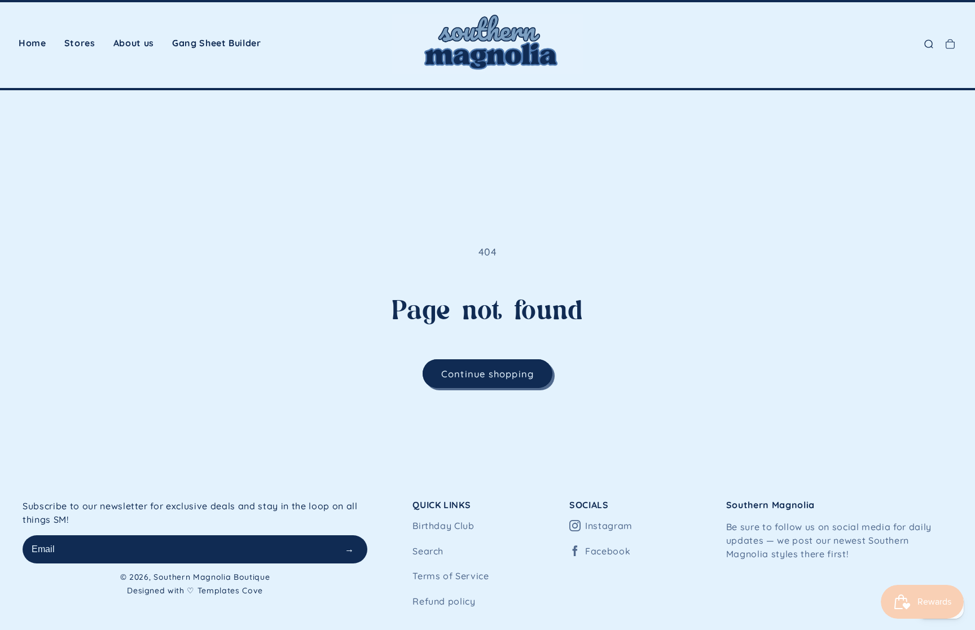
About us (133, 43)
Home (32, 43)
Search (427, 551)
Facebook (607, 551)
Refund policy (444, 601)
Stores (79, 43)
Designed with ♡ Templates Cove (195, 590)
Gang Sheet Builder (216, 43)
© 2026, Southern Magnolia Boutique (195, 577)
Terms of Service (450, 575)
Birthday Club (443, 525)
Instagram (609, 525)
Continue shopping (487, 374)
